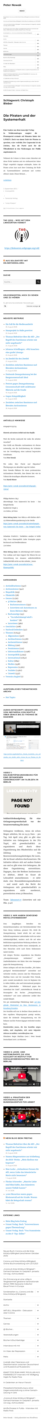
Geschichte (11, 626)
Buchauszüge (14, 614)
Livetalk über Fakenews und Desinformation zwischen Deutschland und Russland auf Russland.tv (21, 70)
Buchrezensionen (18, 604)
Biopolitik (10, 592)
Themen (5, 45)
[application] (22, 1076)
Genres (5, 48)
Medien (11, 664)
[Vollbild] (38, 1084)
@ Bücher (12, 601)
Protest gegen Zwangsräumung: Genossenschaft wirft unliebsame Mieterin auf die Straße (21, 387)
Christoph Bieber (10, 208)
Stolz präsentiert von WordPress (26, 1418)
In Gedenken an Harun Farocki (11, 78)
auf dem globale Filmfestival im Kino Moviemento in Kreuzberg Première (22, 1005)
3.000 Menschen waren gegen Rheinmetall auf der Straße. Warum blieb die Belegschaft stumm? (21, 1197)
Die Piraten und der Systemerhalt (19, 117)
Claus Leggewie (19, 208)
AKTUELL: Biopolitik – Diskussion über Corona (14, 42)
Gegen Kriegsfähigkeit (16, 396)
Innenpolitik (9, 191)
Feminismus (13, 648)
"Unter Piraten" (10, 203)
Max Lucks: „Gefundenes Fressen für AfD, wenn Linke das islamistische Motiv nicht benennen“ (22, 1172)
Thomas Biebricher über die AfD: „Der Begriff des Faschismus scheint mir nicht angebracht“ (22, 340)
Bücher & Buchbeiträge (9, 57)
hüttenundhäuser (16, 651)
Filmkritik (10, 595)
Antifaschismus (15, 639)
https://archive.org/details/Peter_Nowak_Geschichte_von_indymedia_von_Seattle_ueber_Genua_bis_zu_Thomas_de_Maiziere (22, 757)
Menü (22, 11)
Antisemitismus (15, 642)
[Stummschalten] (34, 1084)
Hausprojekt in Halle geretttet (19, 330)
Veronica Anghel (13, 676)
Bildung (11, 645)
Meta (4, 66)
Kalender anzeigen (33, 306)
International (14, 658)
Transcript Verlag (11, 198)
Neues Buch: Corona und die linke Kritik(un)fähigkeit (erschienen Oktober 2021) (21, 17)
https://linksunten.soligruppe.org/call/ (22, 248)
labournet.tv (15, 900)
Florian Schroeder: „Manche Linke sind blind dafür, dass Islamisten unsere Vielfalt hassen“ (21, 1184)
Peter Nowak (12, 5)
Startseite (5, 36)
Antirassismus (12, 589)
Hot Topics (10, 697)
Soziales (11, 670)
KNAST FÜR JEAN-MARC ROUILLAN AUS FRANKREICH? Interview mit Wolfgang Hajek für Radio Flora (20, 74)
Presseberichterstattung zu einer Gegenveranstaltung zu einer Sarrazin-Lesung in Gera (21, 82)
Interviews (12, 623)
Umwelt (11, 673)
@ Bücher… (6, 51)
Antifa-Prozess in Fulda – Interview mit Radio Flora (15, 90)
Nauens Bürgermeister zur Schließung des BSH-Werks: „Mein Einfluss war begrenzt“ (23, 1159)
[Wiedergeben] (6, 1084)
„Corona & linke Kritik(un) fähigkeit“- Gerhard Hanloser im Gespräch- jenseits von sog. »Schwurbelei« (22, 25)
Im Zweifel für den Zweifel (17, 359)
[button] (5, 306)
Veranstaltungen (7, 54)
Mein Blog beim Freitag (19, 1138)
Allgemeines (13, 636)
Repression (13, 667)
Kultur (11, 661)
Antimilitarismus (13, 586)
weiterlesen (7, 180)
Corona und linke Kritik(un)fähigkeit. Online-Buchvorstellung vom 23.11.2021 (21, 21)
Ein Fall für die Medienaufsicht (19, 324)
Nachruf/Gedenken (14, 630)
